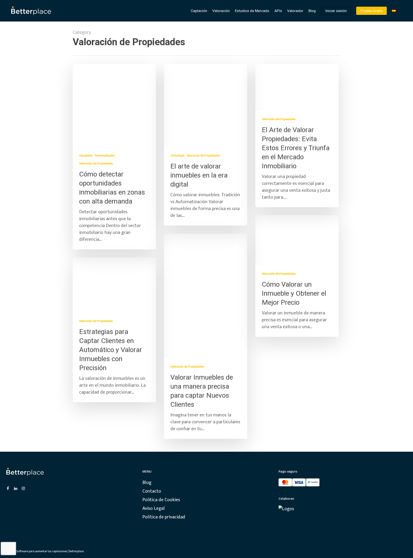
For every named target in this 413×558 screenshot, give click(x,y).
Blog (312, 11)
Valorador (295, 11)
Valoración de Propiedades (96, 163)
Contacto (151, 491)
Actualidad (85, 155)
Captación (199, 11)
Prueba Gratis (371, 11)
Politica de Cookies (161, 499)
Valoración (221, 11)
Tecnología (177, 155)
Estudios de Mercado (252, 11)
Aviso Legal (153, 508)
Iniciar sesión (336, 11)
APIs (278, 11)
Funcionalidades (105, 155)
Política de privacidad (163, 517)
